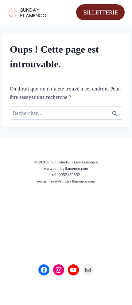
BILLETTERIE (100, 12)
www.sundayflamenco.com (66, 169)
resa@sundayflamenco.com (72, 181)
